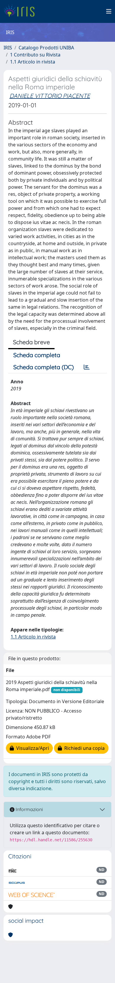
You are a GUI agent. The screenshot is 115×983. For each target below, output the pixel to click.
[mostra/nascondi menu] (108, 11)
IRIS (8, 47)
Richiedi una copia (83, 748)
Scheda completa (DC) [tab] (43, 367)
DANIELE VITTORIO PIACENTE (49, 95)
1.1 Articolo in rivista (32, 61)
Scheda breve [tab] (31, 342)
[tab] (87, 367)
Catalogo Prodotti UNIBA (46, 47)
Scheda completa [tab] (36, 355)
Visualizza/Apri (31, 748)
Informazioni (28, 809)
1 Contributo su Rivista (35, 54)
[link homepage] (21, 11)
